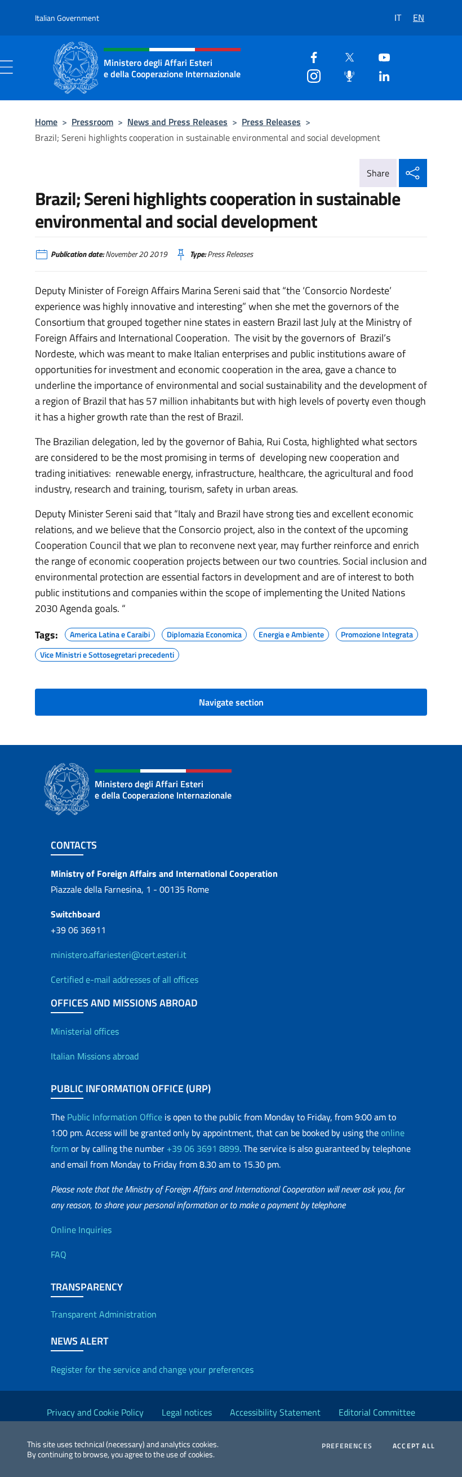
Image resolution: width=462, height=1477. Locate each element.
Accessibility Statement (275, 1412)
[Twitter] (345, 56)
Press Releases (271, 121)
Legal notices (187, 1412)
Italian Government (67, 18)
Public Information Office (114, 1117)
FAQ (58, 1254)
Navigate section (231, 702)
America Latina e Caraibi (110, 632)
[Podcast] (345, 74)
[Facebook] (309, 56)
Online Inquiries (81, 1229)
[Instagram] (309, 74)
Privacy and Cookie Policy (95, 1412)
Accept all (414, 1446)
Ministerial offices (85, 1031)
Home (46, 121)
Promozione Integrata (377, 632)
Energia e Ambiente (291, 632)
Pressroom (92, 121)
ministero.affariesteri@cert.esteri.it (118, 954)
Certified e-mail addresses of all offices (124, 979)
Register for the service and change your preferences (152, 1369)
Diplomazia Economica (204, 632)
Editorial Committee (377, 1412)
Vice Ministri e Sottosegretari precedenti (107, 653)
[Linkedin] (379, 74)
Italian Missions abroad (95, 1056)
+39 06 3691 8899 (203, 1148)
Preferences (347, 1446)
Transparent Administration (104, 1314)
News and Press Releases (177, 121)
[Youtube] (379, 56)
